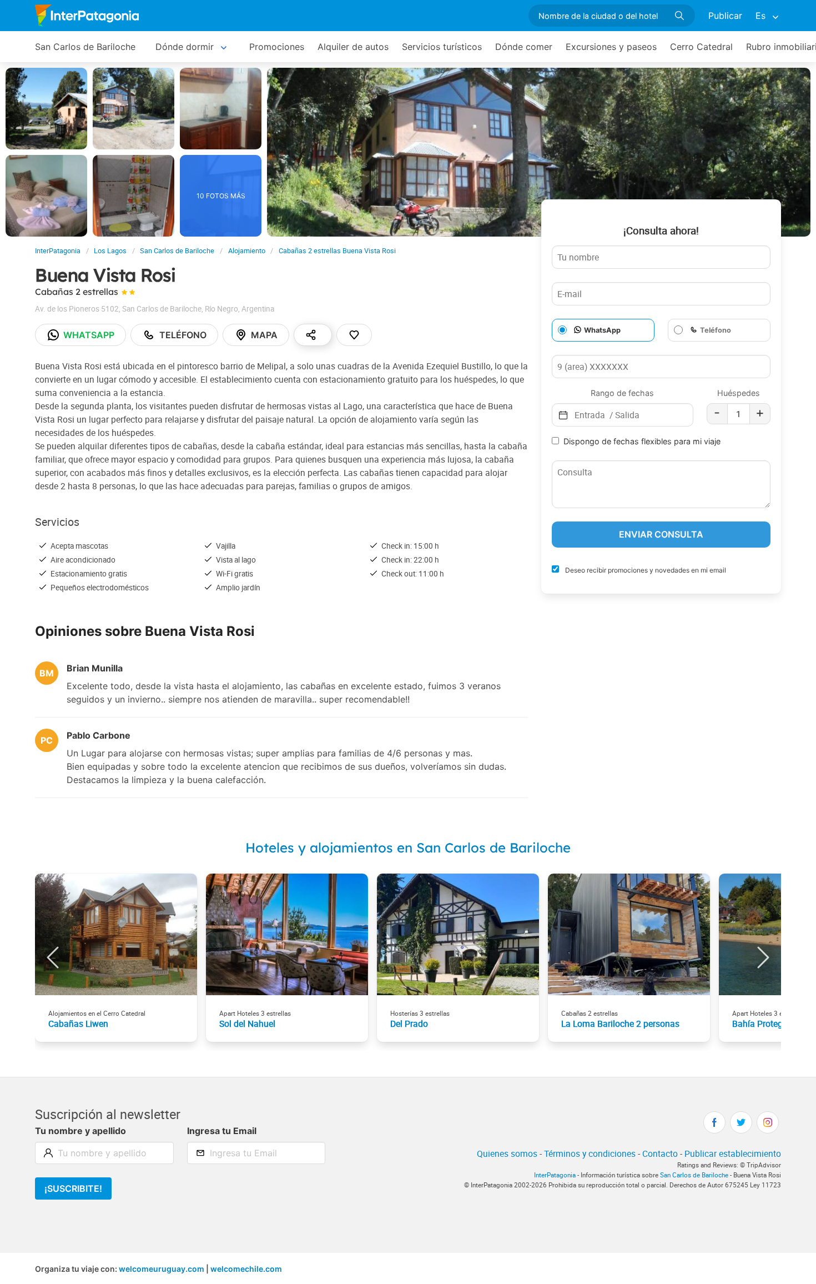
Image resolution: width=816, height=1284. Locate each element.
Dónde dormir (184, 46)
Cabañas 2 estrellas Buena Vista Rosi (337, 250)
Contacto (660, 1153)
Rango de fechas (622, 393)
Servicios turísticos (442, 46)
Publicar (725, 15)
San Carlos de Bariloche (85, 46)
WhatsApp (602, 330)
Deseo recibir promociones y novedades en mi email (644, 570)
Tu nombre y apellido (80, 1130)
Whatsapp (88, 334)
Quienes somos (507, 1153)
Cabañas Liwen (78, 1023)
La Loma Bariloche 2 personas (620, 1023)
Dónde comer (523, 46)
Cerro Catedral (701, 46)
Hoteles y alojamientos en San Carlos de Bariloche (408, 847)
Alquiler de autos (353, 46)
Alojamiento (246, 250)
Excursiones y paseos (611, 46)
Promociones (276, 46)
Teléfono (182, 334)
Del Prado (409, 1023)
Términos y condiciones (590, 1153)
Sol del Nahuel (247, 1023)
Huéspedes (738, 393)
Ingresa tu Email (221, 1130)
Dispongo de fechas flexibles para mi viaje (642, 441)
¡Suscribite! (73, 1188)
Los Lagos (110, 250)
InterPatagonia (57, 250)
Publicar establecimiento (732, 1153)
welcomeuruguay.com (161, 1268)
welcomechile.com (246, 1268)
